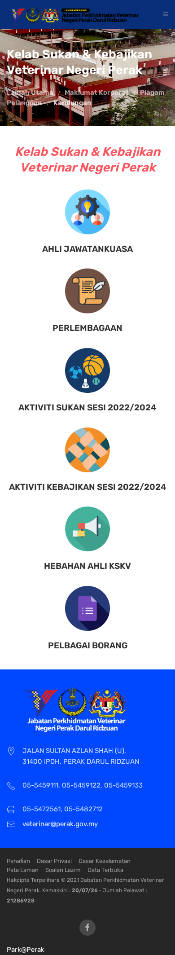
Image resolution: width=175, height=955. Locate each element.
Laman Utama (30, 92)
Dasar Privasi (54, 861)
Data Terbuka (105, 870)
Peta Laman (23, 870)
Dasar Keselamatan (105, 861)
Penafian (18, 861)
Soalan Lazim (63, 870)
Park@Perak (25, 950)
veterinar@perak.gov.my (60, 824)
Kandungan (72, 103)
